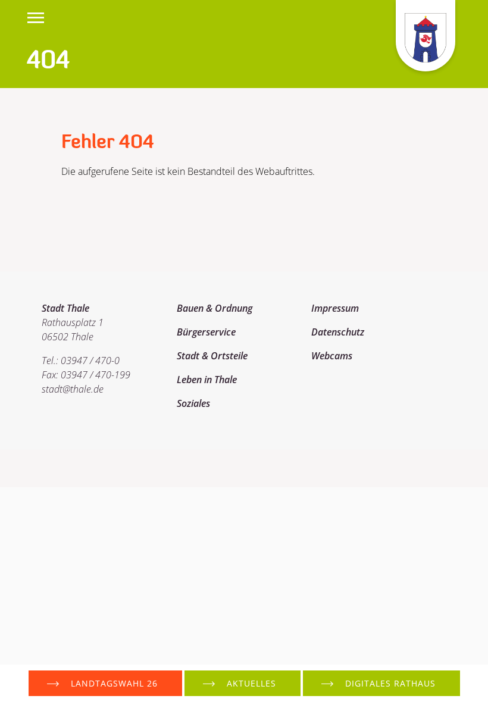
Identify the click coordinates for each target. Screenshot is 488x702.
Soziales (193, 403)
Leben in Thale (207, 379)
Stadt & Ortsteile (212, 355)
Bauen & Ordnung (214, 308)
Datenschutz (337, 332)
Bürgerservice (206, 332)
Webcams (331, 355)
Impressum (335, 308)
